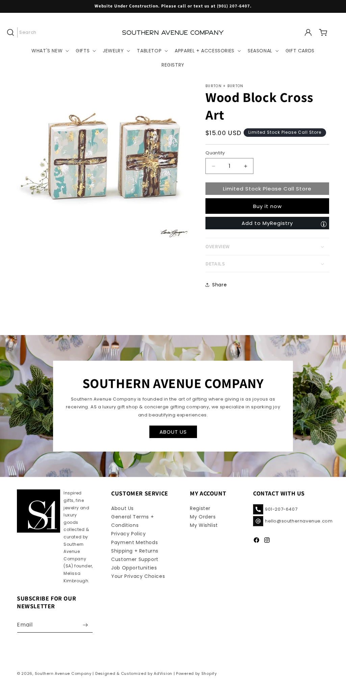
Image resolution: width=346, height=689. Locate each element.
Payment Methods (134, 542)
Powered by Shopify (196, 673)
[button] (24, 32)
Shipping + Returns (134, 550)
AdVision (163, 673)
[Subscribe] (85, 625)
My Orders (203, 516)
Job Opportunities (134, 567)
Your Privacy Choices (138, 576)
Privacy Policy (128, 533)
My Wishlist (204, 525)
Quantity (215, 153)
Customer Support (134, 559)
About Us (122, 508)
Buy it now (267, 206)
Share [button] (219, 284)
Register (200, 508)
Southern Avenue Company (63, 673)
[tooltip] (323, 224)
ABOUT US (173, 431)
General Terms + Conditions (132, 521)
